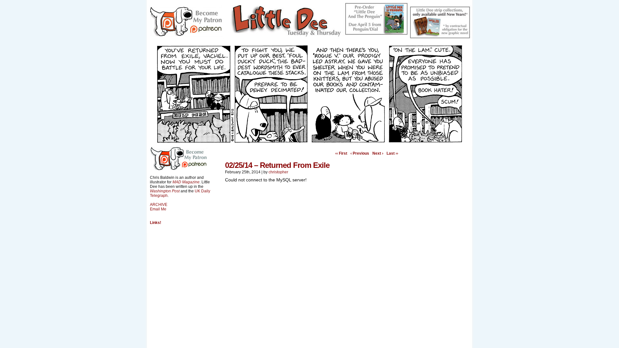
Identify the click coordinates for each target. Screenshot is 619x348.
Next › (377, 153)
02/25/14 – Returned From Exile (277, 165)
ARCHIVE (158, 204)
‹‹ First (341, 153)
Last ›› (392, 153)
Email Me (158, 209)
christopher (278, 172)
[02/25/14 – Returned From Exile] (309, 141)
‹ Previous (359, 153)
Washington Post (165, 191)
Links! (155, 222)
